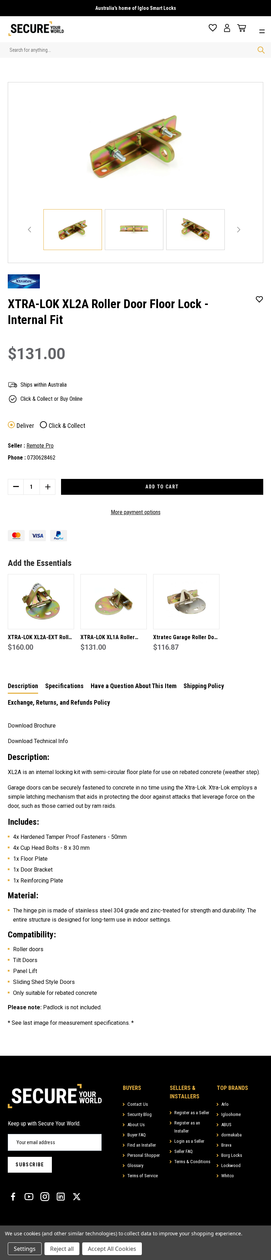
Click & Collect (67, 425)
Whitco (227, 1175)
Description (23, 686)
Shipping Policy (203, 686)
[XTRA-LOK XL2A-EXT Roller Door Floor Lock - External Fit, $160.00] (41, 601)
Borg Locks (231, 1155)
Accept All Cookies (112, 1249)
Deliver (25, 425)
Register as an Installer (187, 1127)
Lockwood (231, 1165)
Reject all (62, 1249)
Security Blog (139, 1114)
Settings (25, 1249)
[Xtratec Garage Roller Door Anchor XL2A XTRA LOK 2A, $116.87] (186, 601)
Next (239, 229)
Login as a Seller (189, 1141)
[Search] (261, 50)
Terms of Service (142, 1175)
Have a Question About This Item (133, 686)
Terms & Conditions (192, 1161)
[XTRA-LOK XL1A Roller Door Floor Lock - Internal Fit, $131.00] (113, 601)
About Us (136, 1124)
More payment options (136, 512)
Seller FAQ (183, 1151)
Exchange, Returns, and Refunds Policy (59, 702)
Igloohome (231, 1114)
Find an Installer (141, 1145)
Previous (29, 229)
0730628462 (41, 457)
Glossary (135, 1165)
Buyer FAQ (136, 1134)
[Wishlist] (213, 28)
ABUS (226, 1124)
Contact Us (137, 1104)
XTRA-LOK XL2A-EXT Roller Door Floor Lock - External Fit (41, 638)
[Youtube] (29, 1196)
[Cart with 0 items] (240, 28)
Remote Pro (40, 445)
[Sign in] (227, 28)
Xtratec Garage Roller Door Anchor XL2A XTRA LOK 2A (186, 638)
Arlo (225, 1104)
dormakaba (231, 1134)
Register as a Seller (191, 1112)
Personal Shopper (143, 1155)
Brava (226, 1145)
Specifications (64, 686)
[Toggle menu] (263, 30)
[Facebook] (13, 1196)
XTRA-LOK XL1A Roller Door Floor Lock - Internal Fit (111, 638)
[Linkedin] (60, 1196)
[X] (76, 1196)
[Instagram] (45, 1196)
